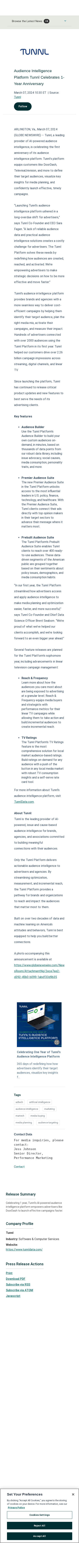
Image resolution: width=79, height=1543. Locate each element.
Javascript (13, 1296)
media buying (37, 1115)
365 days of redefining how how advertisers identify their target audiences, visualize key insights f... (37, 1070)
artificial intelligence (39, 1102)
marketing (49, 1109)
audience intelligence (27, 1109)
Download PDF (15, 1279)
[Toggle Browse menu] (65, 21)
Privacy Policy (16, 1507)
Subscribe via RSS (18, 1284)
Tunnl (17, 97)
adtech (19, 1102)
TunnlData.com (24, 802)
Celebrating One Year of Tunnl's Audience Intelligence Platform (39, 1054)
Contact (19, 1166)
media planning (24, 1122)
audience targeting (48, 1122)
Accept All (39, 1536)
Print (9, 1273)
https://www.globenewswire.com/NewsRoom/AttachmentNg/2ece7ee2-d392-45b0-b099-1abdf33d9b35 (39, 971)
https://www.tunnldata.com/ (24, 1249)
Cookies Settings (39, 1515)
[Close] (73, 1494)
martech (20, 1115)
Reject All (39, 1525)
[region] (39, 1516)
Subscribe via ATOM (19, 1290)
